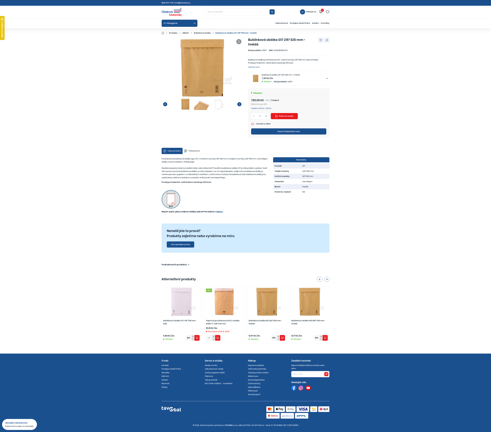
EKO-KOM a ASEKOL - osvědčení (218, 383)
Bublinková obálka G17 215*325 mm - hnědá (236, 33)
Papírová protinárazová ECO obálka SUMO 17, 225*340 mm (222, 322)
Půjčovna (209, 376)
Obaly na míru (211, 365)
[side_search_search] (272, 11)
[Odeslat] (326, 374)
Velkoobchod (281, 23)
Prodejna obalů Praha (300, 23)
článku (219, 211)
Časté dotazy (254, 383)
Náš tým (165, 376)
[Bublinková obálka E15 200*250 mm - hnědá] (267, 302)
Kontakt (165, 365)
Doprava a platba (256, 365)
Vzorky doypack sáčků (215, 372)
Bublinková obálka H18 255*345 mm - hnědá (308, 322)
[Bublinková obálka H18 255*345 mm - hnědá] (309, 302)
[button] (165, 104)
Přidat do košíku (286, 116)
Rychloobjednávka (256, 380)
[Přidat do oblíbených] (320, 40)
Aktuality (165, 372)
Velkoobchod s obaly (214, 369)
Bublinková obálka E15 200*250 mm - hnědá (265, 322)
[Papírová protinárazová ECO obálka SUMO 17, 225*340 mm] (224, 302)
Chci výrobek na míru (180, 244)
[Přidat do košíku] (197, 338)
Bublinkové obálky (202, 33)
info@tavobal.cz (182, 3)
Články (165, 387)
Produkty (173, 33)
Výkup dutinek (211, 380)
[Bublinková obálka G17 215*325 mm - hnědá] (202, 68)
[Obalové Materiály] (164, 33)
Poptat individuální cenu (288, 131)
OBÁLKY (185, 33)
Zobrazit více (254, 67)
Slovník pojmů (254, 394)
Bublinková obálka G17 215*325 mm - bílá (180, 322)
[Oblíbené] (327, 12)
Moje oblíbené (254, 387)
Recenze (165, 383)
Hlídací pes (253, 390)
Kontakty (325, 23)
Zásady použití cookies (258, 372)
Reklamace (253, 376)
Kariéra (315, 23)
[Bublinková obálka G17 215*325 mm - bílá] (181, 302)
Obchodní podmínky (257, 369)
